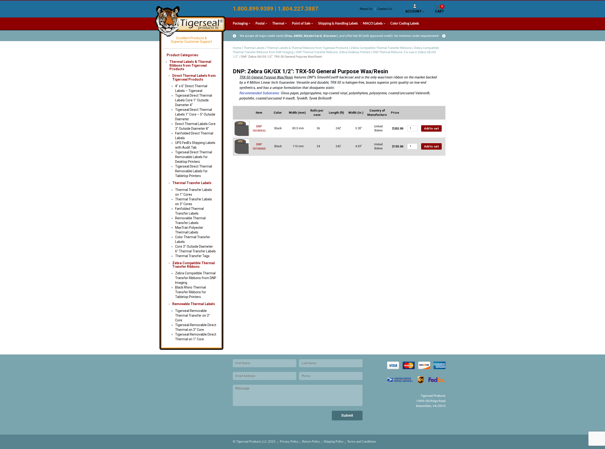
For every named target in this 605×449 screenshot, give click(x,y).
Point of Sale (301, 23)
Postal (260, 23)
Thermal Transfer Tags (192, 256)
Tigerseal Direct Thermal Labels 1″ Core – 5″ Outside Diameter (195, 114)
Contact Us (384, 9)
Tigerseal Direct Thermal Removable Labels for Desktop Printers (193, 157)
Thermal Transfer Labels (192, 183)
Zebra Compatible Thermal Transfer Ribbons (193, 264)
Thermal (278, 23)
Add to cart (431, 128)
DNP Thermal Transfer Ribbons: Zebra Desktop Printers (333, 52)
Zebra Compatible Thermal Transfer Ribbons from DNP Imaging (195, 278)
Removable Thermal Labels (193, 304)
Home (237, 48)
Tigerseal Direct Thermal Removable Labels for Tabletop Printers (193, 171)
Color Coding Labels (404, 23)
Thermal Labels (254, 48)
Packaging (240, 23)
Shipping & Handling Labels (338, 23)
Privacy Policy (289, 441)
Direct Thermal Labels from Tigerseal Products (194, 77)
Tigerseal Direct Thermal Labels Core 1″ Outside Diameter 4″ (193, 100)
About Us (366, 9)
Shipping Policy (334, 441)
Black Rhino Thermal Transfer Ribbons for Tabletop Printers (190, 292)
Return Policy (311, 441)
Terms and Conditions (361, 441)
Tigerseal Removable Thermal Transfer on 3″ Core (192, 315)
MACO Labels (373, 23)
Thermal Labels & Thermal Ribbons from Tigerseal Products (307, 48)
